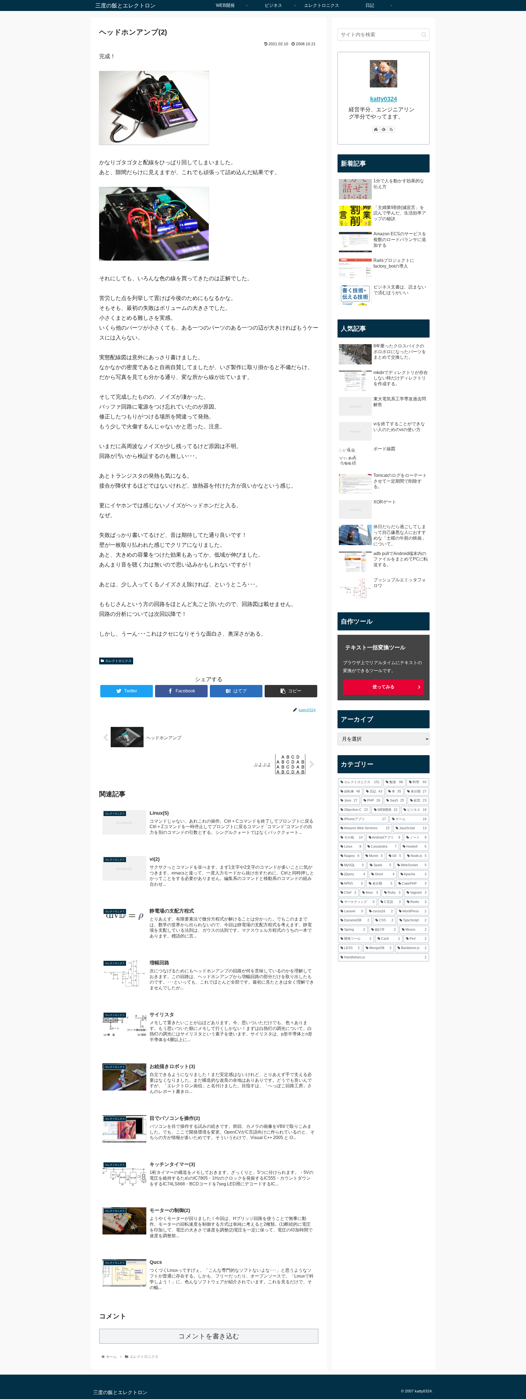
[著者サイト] (376, 129)
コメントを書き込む (208, 1336)
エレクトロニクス (118, 661)
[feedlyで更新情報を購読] (383, 129)
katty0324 (383, 98)
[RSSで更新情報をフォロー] (391, 129)
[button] (424, 35)
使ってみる (384, 686)
